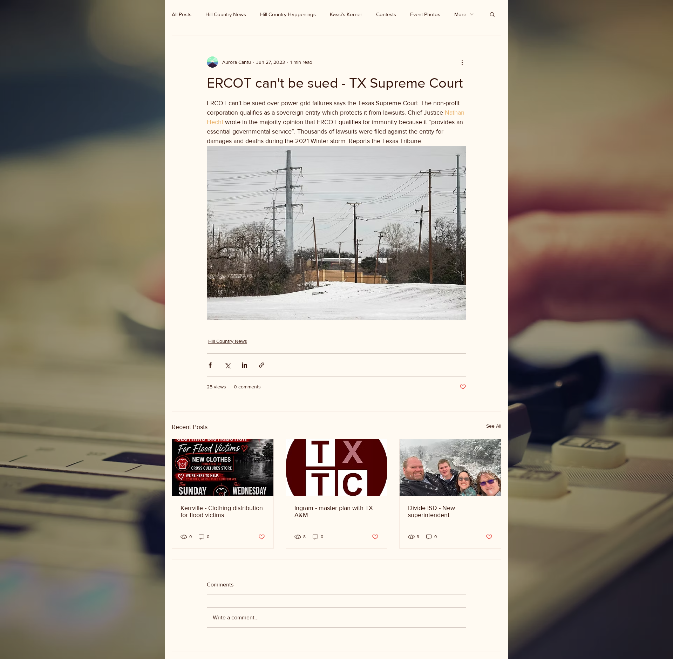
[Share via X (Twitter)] (227, 365)
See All (493, 426)
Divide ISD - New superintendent (431, 511)
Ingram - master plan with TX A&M (333, 511)
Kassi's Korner (346, 14)
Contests (386, 14)
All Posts (181, 14)
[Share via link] (261, 365)
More (460, 14)
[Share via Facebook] (210, 365)
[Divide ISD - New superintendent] (450, 467)
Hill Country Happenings (288, 14)
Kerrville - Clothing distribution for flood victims (222, 511)
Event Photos (425, 14)
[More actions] (462, 62)
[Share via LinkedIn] (244, 365)
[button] (492, 14)
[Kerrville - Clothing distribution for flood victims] (222, 467)
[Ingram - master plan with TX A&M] (336, 467)
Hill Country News (225, 14)
